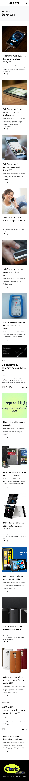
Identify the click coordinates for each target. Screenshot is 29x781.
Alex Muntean (6, 65)
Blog (8, 702)
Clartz (14, 3)
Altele (4, 360)
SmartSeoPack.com (21, 776)
